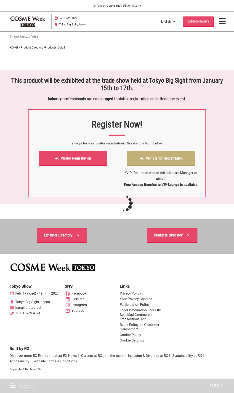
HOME (14, 47)
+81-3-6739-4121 (27, 313)
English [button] (166, 21)
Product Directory (32, 47)
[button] (198, 21)
